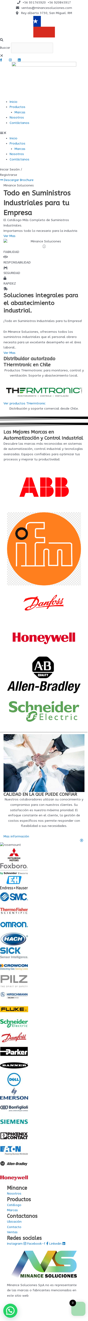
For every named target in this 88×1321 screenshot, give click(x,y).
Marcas (20, 112)
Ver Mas (9, 353)
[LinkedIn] (20, 60)
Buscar (5, 48)
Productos (17, 107)
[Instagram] (11, 60)
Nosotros (17, 117)
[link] (44, 840)
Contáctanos (19, 123)
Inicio (13, 102)
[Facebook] (2, 60)
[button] (44, 40)
